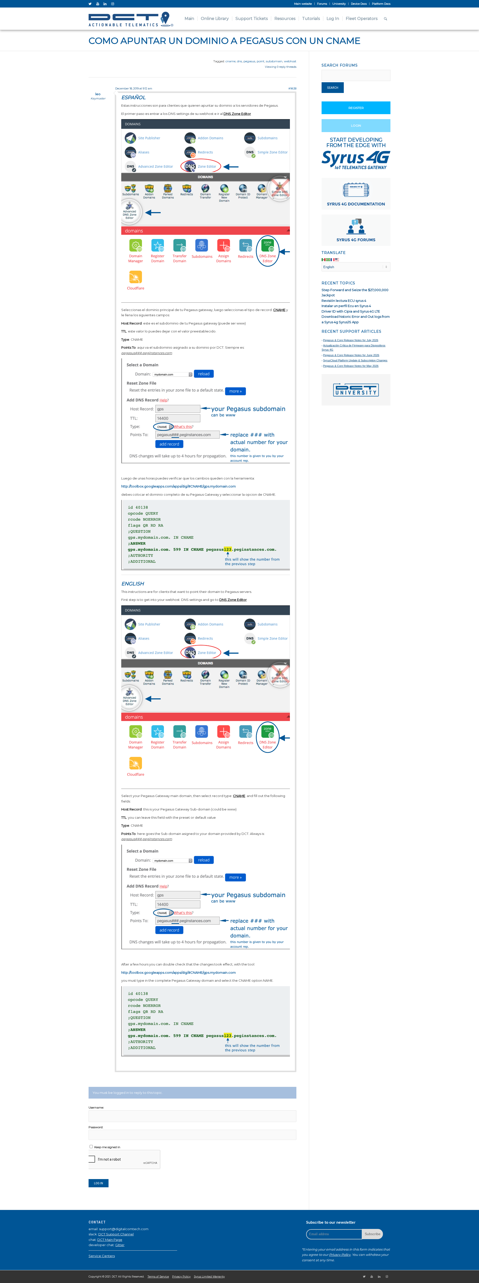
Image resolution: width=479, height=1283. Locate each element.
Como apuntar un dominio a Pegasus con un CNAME (224, 40)
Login (356, 125)
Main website (303, 3)
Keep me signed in (107, 1147)
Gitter (119, 1245)
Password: (96, 1127)
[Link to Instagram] (112, 3)
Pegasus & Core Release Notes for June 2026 (351, 355)
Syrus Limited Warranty (209, 1276)
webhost (290, 61)
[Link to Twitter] (90, 3)
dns (239, 61)
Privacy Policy (340, 1255)
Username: (96, 1107)
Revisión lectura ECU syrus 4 (344, 301)
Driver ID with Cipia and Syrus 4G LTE (351, 311)
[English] (337, 259)
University (339, 3)
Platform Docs (381, 3)
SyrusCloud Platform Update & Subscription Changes (355, 360)
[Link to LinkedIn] (105, 3)
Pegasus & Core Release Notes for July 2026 (350, 340)
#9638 (292, 88)
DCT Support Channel (116, 1234)
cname (231, 61)
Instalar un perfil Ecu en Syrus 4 (346, 306)
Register (356, 108)
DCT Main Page (109, 1240)
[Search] (385, 19)
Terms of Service (158, 1276)
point (260, 61)
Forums (322, 3)
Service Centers (102, 1256)
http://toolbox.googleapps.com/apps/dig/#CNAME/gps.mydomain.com (178, 486)
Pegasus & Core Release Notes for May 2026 (350, 365)
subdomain (274, 61)
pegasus (249, 61)
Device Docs (359, 3)
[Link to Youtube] (97, 3)
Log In (98, 1183)
